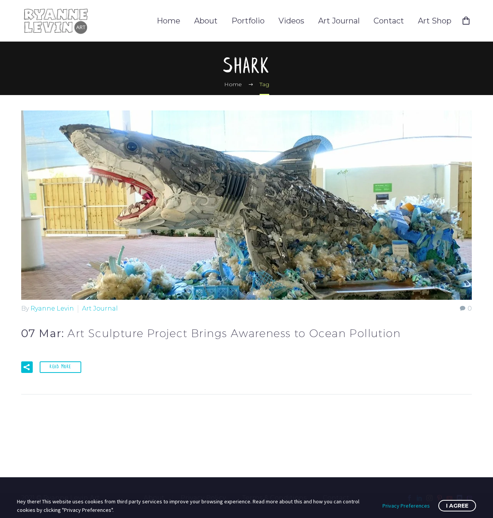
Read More (60, 367)
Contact (389, 20)
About (206, 20)
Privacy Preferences (406, 505)
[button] (27, 367)
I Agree (457, 505)
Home (168, 20)
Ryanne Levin (52, 308)
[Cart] (468, 21)
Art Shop (434, 20)
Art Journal (339, 20)
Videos (291, 20)
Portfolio (248, 20)
